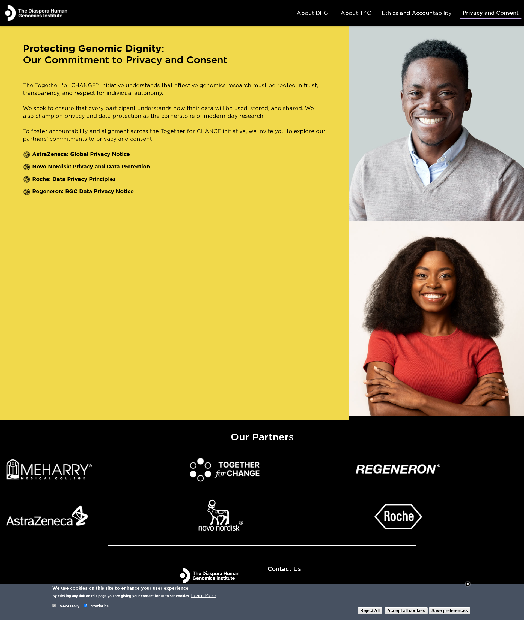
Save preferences (449, 610)
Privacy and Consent (491, 13)
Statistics (100, 606)
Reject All (370, 610)
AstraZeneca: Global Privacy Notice (81, 154)
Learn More (203, 596)
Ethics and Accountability (417, 13)
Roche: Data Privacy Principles (74, 179)
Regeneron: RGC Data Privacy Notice (83, 191)
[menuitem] (313, 13)
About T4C (356, 13)
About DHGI (313, 13)
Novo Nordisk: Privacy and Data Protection (91, 166)
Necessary (69, 606)
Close (468, 584)
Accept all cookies (406, 610)
